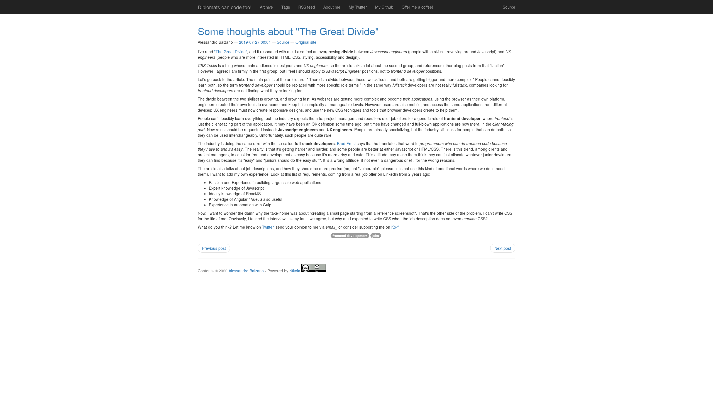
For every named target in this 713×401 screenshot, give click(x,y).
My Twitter (358, 7)
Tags (285, 7)
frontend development (350, 235)
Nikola (294, 270)
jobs (375, 235)
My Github (384, 7)
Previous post (214, 248)
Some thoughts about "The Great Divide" (288, 31)
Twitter (268, 227)
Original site (306, 42)
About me (331, 7)
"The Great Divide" (230, 51)
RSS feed (306, 7)
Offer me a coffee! (417, 7)
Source (509, 7)
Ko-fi (395, 227)
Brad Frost (346, 143)
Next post (502, 248)
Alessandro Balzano (246, 270)
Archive (266, 7)
